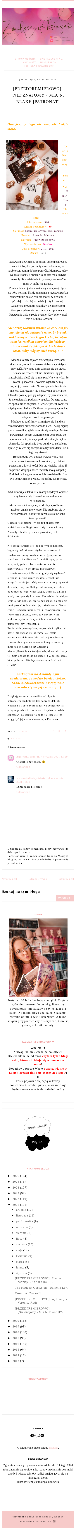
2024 (16, 1187)
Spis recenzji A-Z (51, 59)
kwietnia (22, 1256)
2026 (16, 1175)
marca (20, 1261)
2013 (16, 1361)
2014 (16, 1355)
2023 (16, 1193)
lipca (19, 1238)
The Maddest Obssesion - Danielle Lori (41, 1287)
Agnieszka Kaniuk (28, 756)
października (25, 1221)
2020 (16, 1320)
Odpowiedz (23, 766)
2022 (16, 1199)
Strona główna (25, 59)
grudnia (21, 1209)
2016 (16, 1343)
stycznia (22, 1273)
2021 (16, 1204)
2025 (16, 1181)
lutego (20, 1267)
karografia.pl (44, 1521)
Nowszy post (9, 879)
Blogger (53, 1447)
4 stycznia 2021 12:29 (54, 756)
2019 (16, 1326)
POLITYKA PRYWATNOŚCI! (39, 66)
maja (19, 1250)
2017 (16, 1338)
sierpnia (21, 1232)
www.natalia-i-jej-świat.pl (33, 778)
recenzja (16, 739)
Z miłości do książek (39, 1517)
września (22, 1227)
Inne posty (29, 62)
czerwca (22, 1244)
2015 (16, 1349)
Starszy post (66, 879)
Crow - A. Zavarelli (28, 1293)
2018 (16, 1332)
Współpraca (48, 62)
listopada (22, 1215)
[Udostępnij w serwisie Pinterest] (65, 731)
